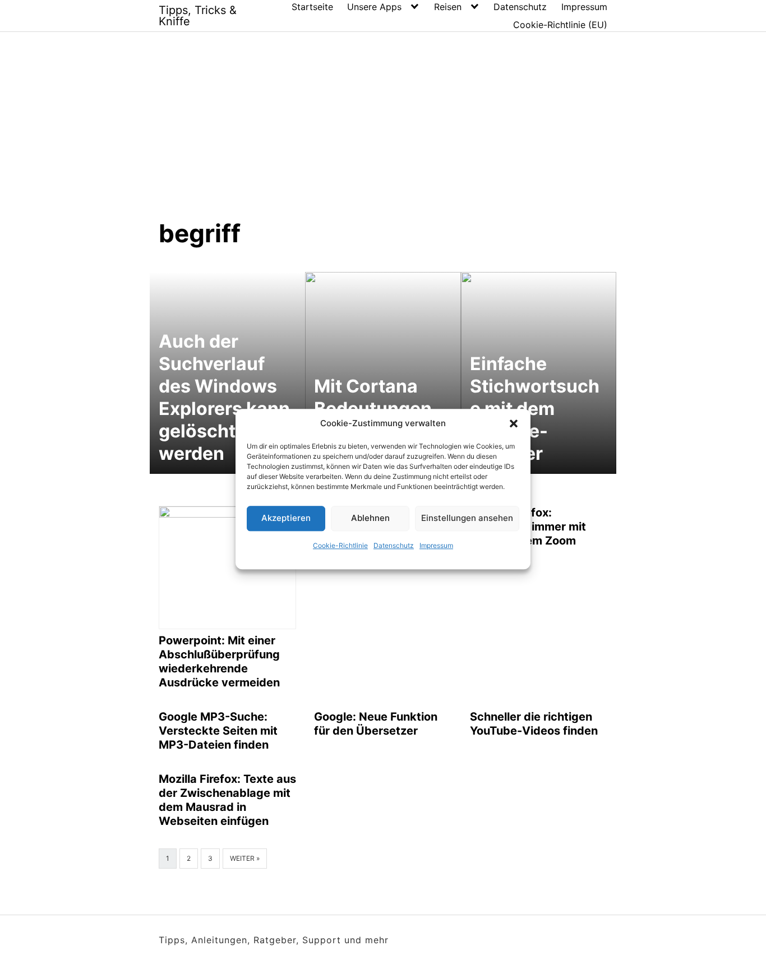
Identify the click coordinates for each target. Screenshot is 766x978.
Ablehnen (370, 518)
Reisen (448, 6)
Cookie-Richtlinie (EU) (560, 24)
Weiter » (245, 858)
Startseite (312, 6)
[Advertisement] (383, 116)
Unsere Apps (374, 6)
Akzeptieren (286, 518)
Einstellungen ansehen (467, 518)
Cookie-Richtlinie (340, 545)
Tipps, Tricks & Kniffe (198, 15)
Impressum (436, 545)
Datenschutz (393, 545)
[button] (513, 424)
